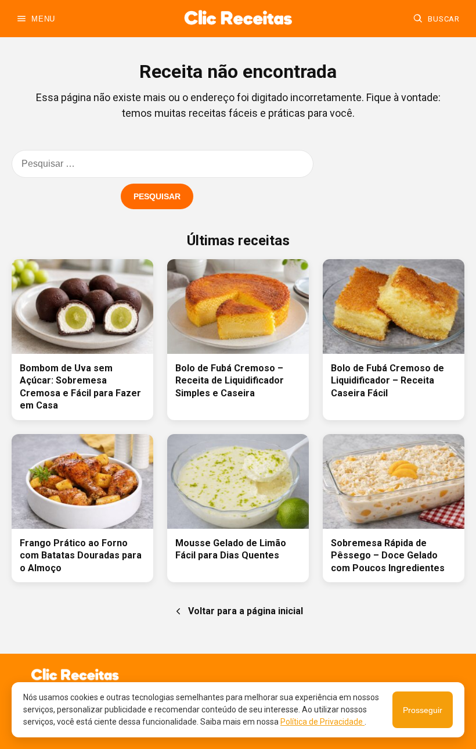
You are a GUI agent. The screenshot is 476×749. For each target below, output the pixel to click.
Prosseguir (422, 710)
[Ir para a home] (238, 18)
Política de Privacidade (322, 721)
